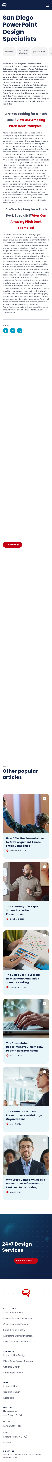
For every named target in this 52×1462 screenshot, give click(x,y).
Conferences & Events (15, 1324)
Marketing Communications (18, 1335)
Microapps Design (13, 1372)
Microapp (8, 1397)
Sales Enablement (13, 1312)
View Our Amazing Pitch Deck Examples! (28, 221)
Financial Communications (17, 1318)
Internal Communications (17, 1341)
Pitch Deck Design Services (18, 1361)
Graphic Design (11, 1366)
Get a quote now (24, 1260)
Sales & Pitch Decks (14, 1330)
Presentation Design (14, 1355)
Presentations (11, 1386)
